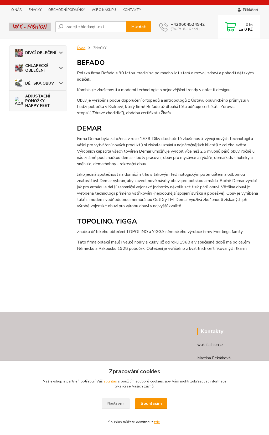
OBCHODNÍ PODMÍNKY (66, 10)
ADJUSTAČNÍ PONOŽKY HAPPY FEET (37, 101)
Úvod (81, 48)
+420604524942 (188, 24)
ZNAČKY (35, 10)
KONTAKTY (132, 10)
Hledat (138, 27)
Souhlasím (151, 403)
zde (157, 422)
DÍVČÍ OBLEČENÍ (40, 52)
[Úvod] (30, 27)
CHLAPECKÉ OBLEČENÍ (37, 68)
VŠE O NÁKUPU (104, 10)
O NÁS (16, 10)
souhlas (110, 381)
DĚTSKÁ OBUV (39, 83)
